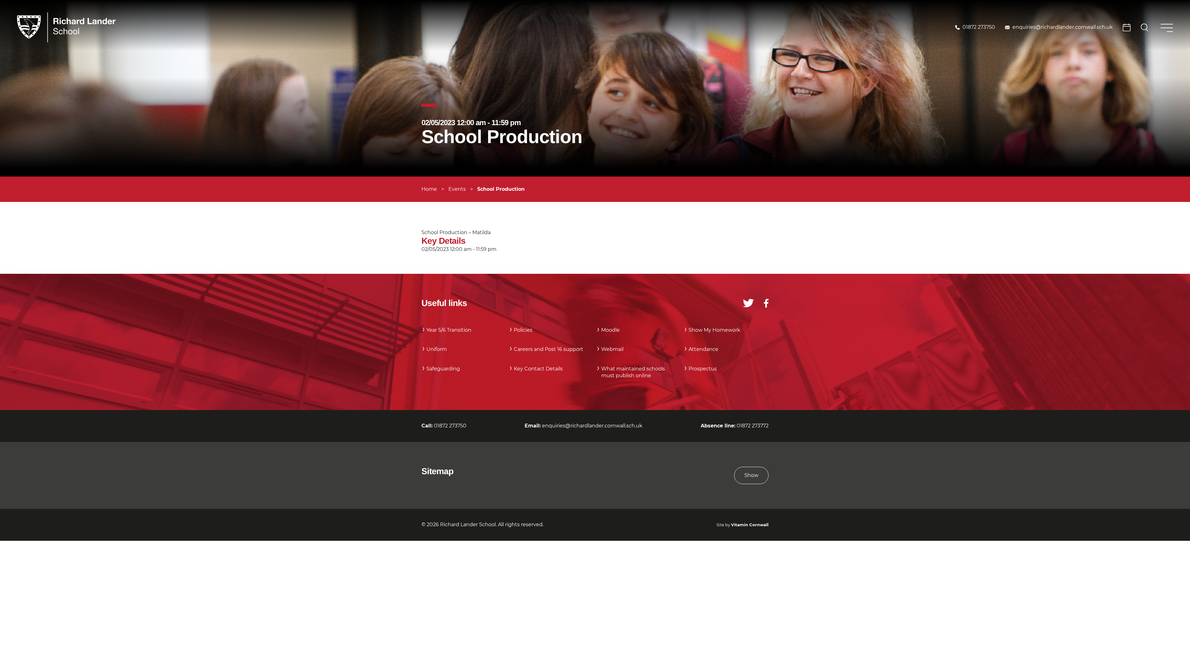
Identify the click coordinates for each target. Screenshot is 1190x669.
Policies (523, 330)
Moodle (610, 330)
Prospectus (703, 369)
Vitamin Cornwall (750, 525)
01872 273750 (979, 27)
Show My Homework (714, 330)
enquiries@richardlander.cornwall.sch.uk (1062, 27)
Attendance (703, 349)
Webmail (612, 349)
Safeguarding (443, 369)
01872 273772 (753, 426)
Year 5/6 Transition (448, 330)
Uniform (436, 349)
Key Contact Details (538, 369)
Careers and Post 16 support (548, 349)
